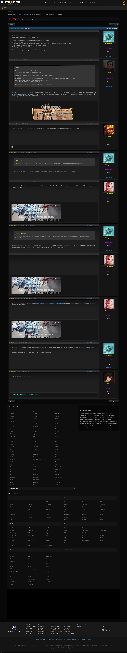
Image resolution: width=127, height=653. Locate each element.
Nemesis (35, 462)
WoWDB (53, 630)
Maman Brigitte (32, 569)
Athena (12, 421)
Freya (47, 561)
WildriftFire (28, 631)
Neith (11, 462)
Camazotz (30, 504)
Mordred (12, 459)
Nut (11, 464)
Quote (94, 31)
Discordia (12, 436)
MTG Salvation (55, 626)
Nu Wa (57, 462)
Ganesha (12, 439)
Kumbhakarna (68, 514)
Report (33, 31)
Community (81, 3)
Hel (47, 564)
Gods (71, 3)
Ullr (56, 479)
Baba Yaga (49, 556)
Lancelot (12, 509)
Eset (34, 436)
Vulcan (12, 482)
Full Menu (94, 3)
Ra (11, 469)
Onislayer (13, 123)
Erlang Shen (103, 530)
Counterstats (29, 630)
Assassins (13, 498)
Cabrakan (35, 426)
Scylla (34, 472)
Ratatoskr (58, 469)
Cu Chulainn (58, 431)
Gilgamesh (58, 439)
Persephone (31, 574)
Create (45, 3)
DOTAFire (41, 626)
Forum (11, 24)
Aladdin (12, 413)
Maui (101, 514)
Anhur (57, 413)
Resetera (40, 628)
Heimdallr (48, 535)
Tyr (65, 543)
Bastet (57, 424)
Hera (11, 566)
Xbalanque (35, 482)
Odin (34, 464)
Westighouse (14, 31)
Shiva (65, 540)
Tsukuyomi (36, 479)
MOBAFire (28, 625)
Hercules (12, 444)
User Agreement (40, 639)
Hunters (12, 524)
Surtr (101, 540)
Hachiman (31, 535)
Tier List (63, 3)
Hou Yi (57, 444)
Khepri (12, 454)
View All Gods (14, 488)
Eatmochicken (14, 181)
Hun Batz (35, 446)
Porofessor (28, 628)
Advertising (59, 639)
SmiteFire (41, 625)
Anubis (20, 95)
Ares (11, 418)
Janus (56, 449)
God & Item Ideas (18, 28)
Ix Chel (12, 449)
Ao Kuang (12, 556)
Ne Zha (57, 459)
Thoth (47, 579)
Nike (65, 538)
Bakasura (48, 502)
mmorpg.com (67, 625)
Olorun (12, 574)
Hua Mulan (13, 446)
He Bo (29, 564)
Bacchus (12, 424)
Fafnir (83, 509)
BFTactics (54, 625)
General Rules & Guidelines (25, 14)
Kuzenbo (84, 514)
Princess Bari (59, 467)
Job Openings (67, 639)
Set (11, 517)
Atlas (34, 421)
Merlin (57, 457)
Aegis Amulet (17, 347)
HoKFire (79, 626)
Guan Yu (12, 441)
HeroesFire (41, 633)
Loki (56, 454)
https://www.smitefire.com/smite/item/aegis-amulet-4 (50, 303)
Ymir (34, 484)
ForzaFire (41, 631)
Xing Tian (57, 482)
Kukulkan (35, 454)
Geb (34, 439)
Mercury (35, 457)
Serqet (48, 514)
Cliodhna (48, 504)
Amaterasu (36, 413)
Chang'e (30, 559)
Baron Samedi (36, 424)
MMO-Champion (55, 633)
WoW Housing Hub (56, 631)
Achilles (12, 411)
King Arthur (85, 535)
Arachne (12, 502)
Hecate (57, 441)
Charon (57, 429)
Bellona (12, 426)
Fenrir (57, 436)
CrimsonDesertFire (82, 625)
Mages (12, 550)
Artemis (35, 418)
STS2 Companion (69, 633)
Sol (11, 474)
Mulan (102, 535)
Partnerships (75, 639)
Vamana (84, 543)
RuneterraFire (29, 633)
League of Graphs (30, 626)
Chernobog (13, 533)
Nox (29, 571)
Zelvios (12, 371)
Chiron (12, 431)
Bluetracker (67, 626)
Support (83, 639)
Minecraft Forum (56, 628)
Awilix (56, 421)
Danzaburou (58, 434)
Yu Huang (48, 581)
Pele (11, 467)
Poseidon (35, 467)
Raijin (29, 576)
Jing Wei (12, 452)
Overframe (67, 631)
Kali (56, 452)
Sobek (57, 472)
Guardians (67, 498)
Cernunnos (13, 429)
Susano (57, 474)
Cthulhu (66, 509)
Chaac (34, 429)
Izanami (35, 449)
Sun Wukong (36, 474)
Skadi (11, 545)
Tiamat (12, 581)
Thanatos (35, 477)
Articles (89, 639)
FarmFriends (42, 630)
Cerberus (57, 426)
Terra (101, 517)
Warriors (66, 524)
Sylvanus (12, 477)
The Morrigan (59, 477)
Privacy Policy (50, 639)
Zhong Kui (30, 584)
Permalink (89, 31)
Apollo (57, 416)
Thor (11, 479)
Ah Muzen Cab (14, 528)
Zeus (56, 484)
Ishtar (56, 446)
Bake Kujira (103, 504)
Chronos (35, 431)
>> (117, 24)
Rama (34, 469)
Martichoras (31, 540)
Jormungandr (36, 452)
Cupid (11, 434)
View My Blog (109, 56)
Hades (26, 95)
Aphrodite (35, 416)
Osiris (56, 464)
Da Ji (34, 434)
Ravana (12, 472)
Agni (34, 411)
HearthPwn (67, 628)
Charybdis (48, 530)
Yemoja (12, 484)
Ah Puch (57, 411)
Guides (53, 3)
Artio (56, 418)
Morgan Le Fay (37, 459)
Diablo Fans (67, 630)
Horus (34, 444)
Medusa (12, 457)
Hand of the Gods (18, 42)
